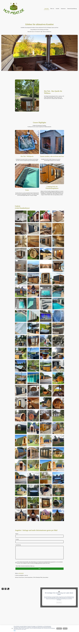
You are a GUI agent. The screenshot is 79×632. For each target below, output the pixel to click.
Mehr (15, 630)
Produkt (17, 539)
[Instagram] (5, 589)
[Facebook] (3, 589)
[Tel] (8, 589)
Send (39, 568)
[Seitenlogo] (13, 9)
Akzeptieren (59, 602)
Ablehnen (65, 628)
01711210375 (21, 573)
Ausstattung (18, 545)
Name (16, 533)
